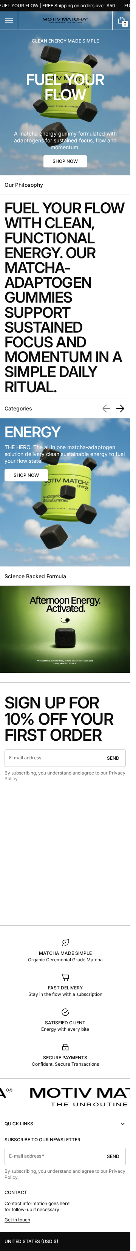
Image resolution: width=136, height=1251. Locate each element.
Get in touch (17, 1220)
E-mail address (25, 757)
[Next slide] (120, 408)
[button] (9, 20)
